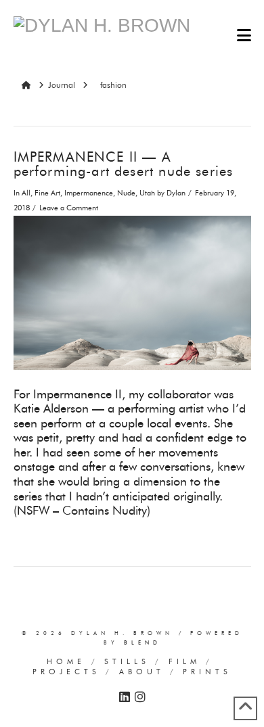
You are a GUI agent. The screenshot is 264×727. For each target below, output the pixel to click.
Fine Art (47, 193)
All (26, 193)
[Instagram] (140, 697)
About (141, 671)
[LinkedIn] (124, 697)
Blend (142, 642)
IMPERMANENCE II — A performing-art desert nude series (124, 164)
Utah (147, 193)
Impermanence (88, 193)
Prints (207, 671)
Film (184, 661)
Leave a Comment (68, 208)
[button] (244, 35)
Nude (126, 193)
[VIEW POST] (132, 293)
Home (66, 661)
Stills (127, 661)
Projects (66, 671)
